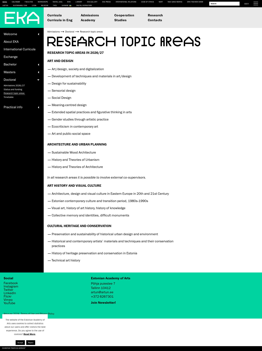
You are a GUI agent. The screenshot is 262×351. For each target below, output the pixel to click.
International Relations (126, 2)
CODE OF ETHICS (147, 2)
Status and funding (13, 89)
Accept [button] (20, 342)
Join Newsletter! (103, 302)
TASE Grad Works (175, 2)
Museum (44, 5)
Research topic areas (14, 93)
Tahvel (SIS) (57, 2)
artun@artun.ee (102, 292)
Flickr (7, 296)
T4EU (55, 5)
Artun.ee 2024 (11, 314)
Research (155, 15)
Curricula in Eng (59, 20)
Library (79, 2)
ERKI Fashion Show (195, 2)
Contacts (155, 20)
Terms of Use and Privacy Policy (37, 314)
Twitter (8, 289)
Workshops (43, 2)
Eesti (246, 4)
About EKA (11, 42)
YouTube (9, 303)
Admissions (90, 15)
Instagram (11, 286)
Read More (29, 334)
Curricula (54, 15)
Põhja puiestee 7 (103, 283)
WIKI (69, 2)
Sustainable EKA (20, 5)
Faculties (29, 2)
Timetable (8, 97)
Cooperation (124, 15)
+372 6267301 (102, 296)
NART (161, 2)
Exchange (11, 57)
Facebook (11, 283)
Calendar (16, 2)
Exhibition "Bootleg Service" (14, 348)
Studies (120, 20)
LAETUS (5, 5)
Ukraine (65, 5)
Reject (30, 342)
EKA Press (106, 2)
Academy (88, 20)
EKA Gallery (92, 2)
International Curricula (19, 49)
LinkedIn (10, 293)
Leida (34, 5)
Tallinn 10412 (101, 288)
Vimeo (8, 299)
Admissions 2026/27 (14, 85)
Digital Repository (84, 5)
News (4, 2)
